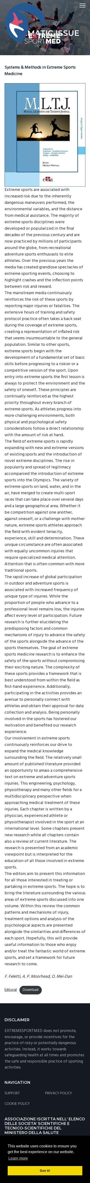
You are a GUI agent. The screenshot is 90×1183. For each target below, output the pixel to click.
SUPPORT (12, 1093)
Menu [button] (77, 5)
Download (30, 990)
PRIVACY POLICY (58, 1093)
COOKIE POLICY (17, 1104)
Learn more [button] (18, 1158)
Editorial (11, 990)
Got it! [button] (45, 1170)
